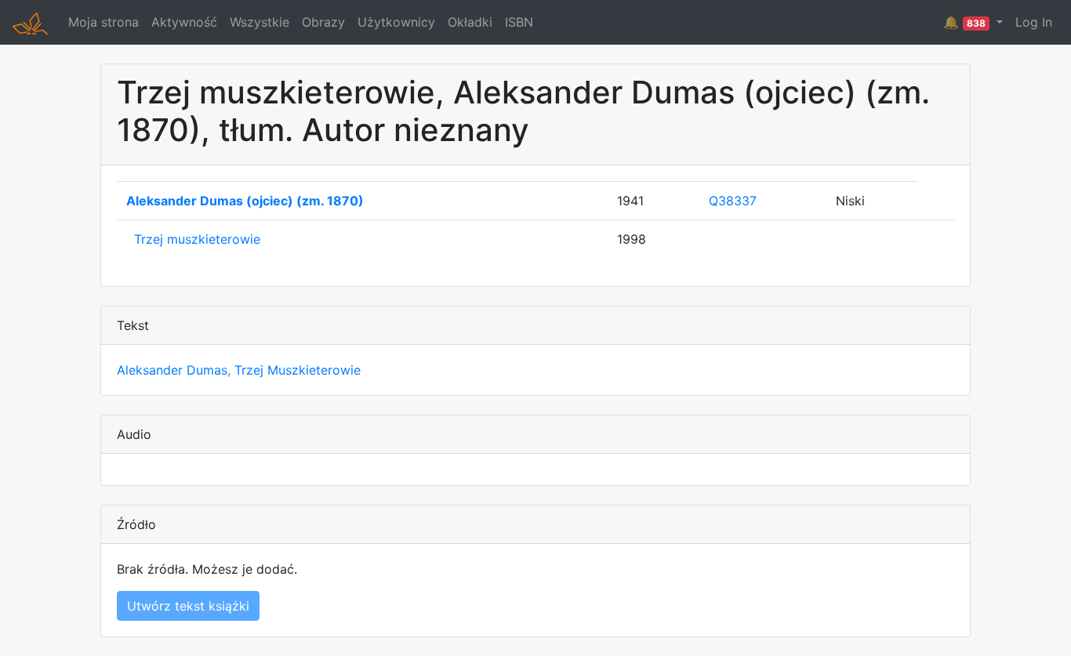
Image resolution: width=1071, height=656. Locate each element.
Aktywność (184, 22)
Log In (1033, 22)
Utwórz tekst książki (188, 606)
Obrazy (323, 22)
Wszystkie (259, 22)
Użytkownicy (396, 22)
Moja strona (103, 22)
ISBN (519, 22)
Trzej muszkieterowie (197, 239)
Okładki (470, 22)
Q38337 (733, 200)
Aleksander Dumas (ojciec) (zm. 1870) (245, 200)
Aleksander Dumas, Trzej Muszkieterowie (239, 370)
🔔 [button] (964, 22)
